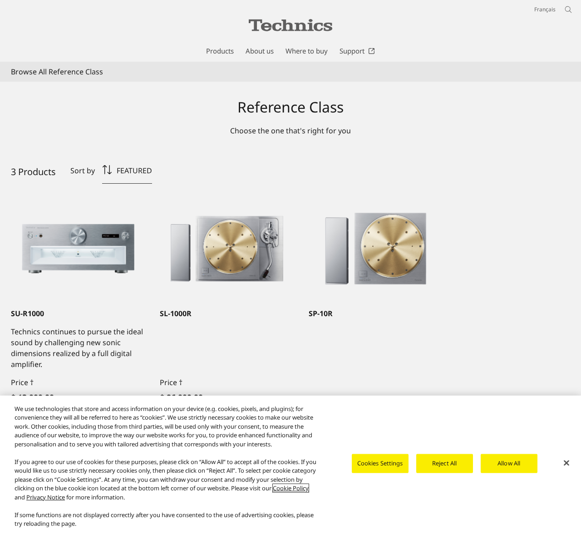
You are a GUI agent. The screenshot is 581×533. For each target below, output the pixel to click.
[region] (290, 464)
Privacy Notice (45, 497)
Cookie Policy (291, 488)
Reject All (444, 463)
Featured (134, 171)
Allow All (508, 463)
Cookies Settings (380, 463)
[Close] (566, 463)
